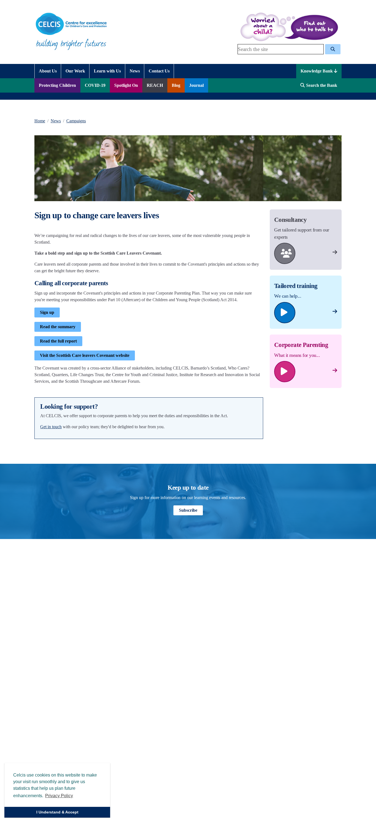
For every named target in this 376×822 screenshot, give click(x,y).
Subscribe (188, 510)
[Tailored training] (335, 311)
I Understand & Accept (57, 812)
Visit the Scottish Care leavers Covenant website (84, 355)
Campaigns (76, 120)
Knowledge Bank (317, 71)
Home (39, 120)
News (56, 120)
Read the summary (57, 326)
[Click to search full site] (332, 49)
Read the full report (58, 341)
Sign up (47, 312)
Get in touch (51, 426)
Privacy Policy (59, 795)
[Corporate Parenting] (335, 370)
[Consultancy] (335, 252)
